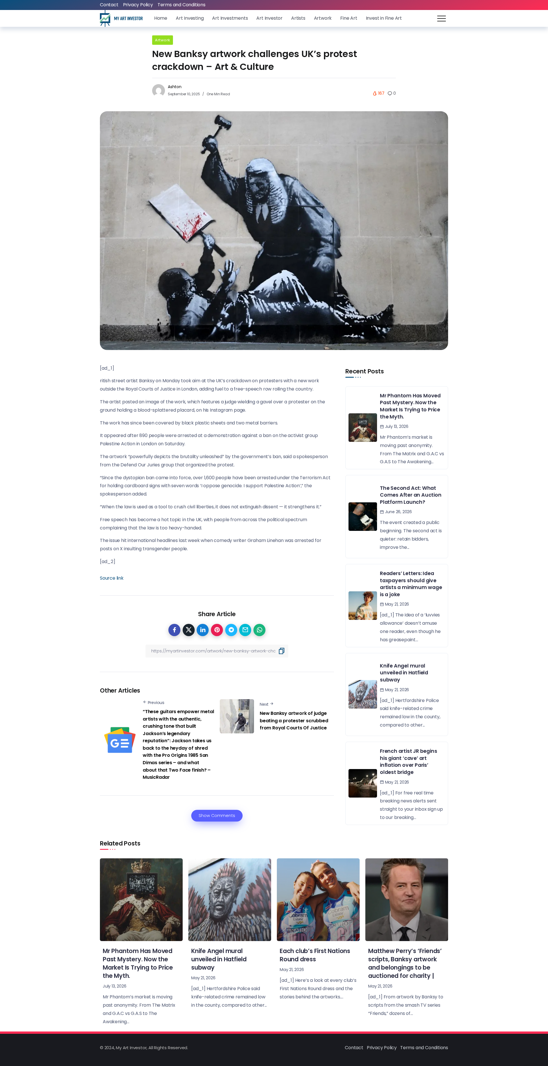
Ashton (175, 87)
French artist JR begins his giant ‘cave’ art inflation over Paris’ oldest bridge (408, 762)
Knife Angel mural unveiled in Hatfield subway (404, 672)
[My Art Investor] (121, 18)
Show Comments (217, 815)
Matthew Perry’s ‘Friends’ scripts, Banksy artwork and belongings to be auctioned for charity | (405, 963)
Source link (112, 578)
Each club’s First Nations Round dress (315, 955)
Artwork (162, 40)
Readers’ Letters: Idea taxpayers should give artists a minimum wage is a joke (411, 584)
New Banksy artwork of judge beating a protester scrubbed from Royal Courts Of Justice (294, 720)
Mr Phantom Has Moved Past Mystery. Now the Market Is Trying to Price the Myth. (410, 406)
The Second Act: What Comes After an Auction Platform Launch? (411, 495)
